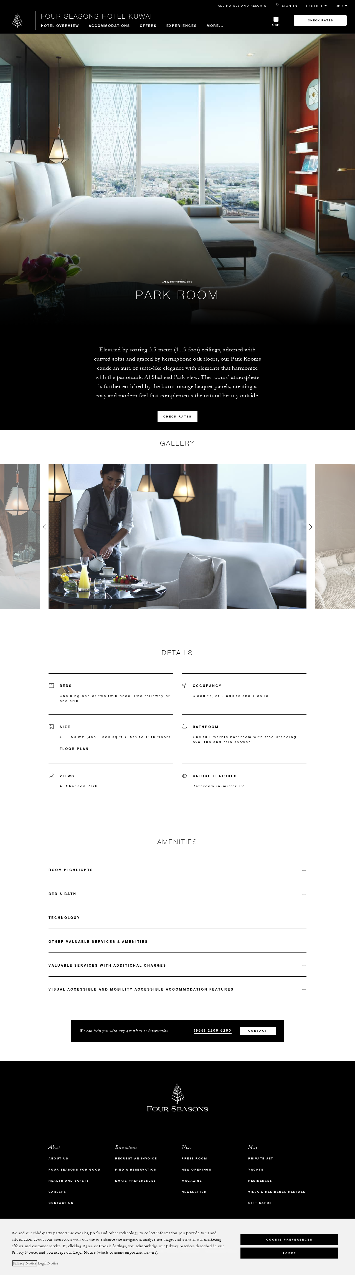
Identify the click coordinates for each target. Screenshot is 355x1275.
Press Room (194, 1158)
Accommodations (109, 25)
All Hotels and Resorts (242, 5)
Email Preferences (135, 1180)
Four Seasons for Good (75, 1169)
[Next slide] (310, 528)
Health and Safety (69, 1180)
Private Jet (260, 1158)
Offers (148, 25)
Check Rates (320, 20)
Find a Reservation (136, 1169)
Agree (289, 1253)
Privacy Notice (24, 1263)
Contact (257, 1030)
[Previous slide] (44, 528)
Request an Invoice (136, 1158)
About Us (58, 1158)
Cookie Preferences (289, 1239)
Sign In (290, 5)
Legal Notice (48, 1263)
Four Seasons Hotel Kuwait (98, 16)
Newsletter (194, 1192)
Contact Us (61, 1203)
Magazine (192, 1180)
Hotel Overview (60, 25)
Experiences (181, 25)
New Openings (196, 1169)
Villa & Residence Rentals (277, 1192)
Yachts (255, 1169)
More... (215, 25)
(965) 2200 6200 (213, 1030)
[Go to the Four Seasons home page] (17, 20)
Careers (57, 1192)
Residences (260, 1180)
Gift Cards (260, 1203)
